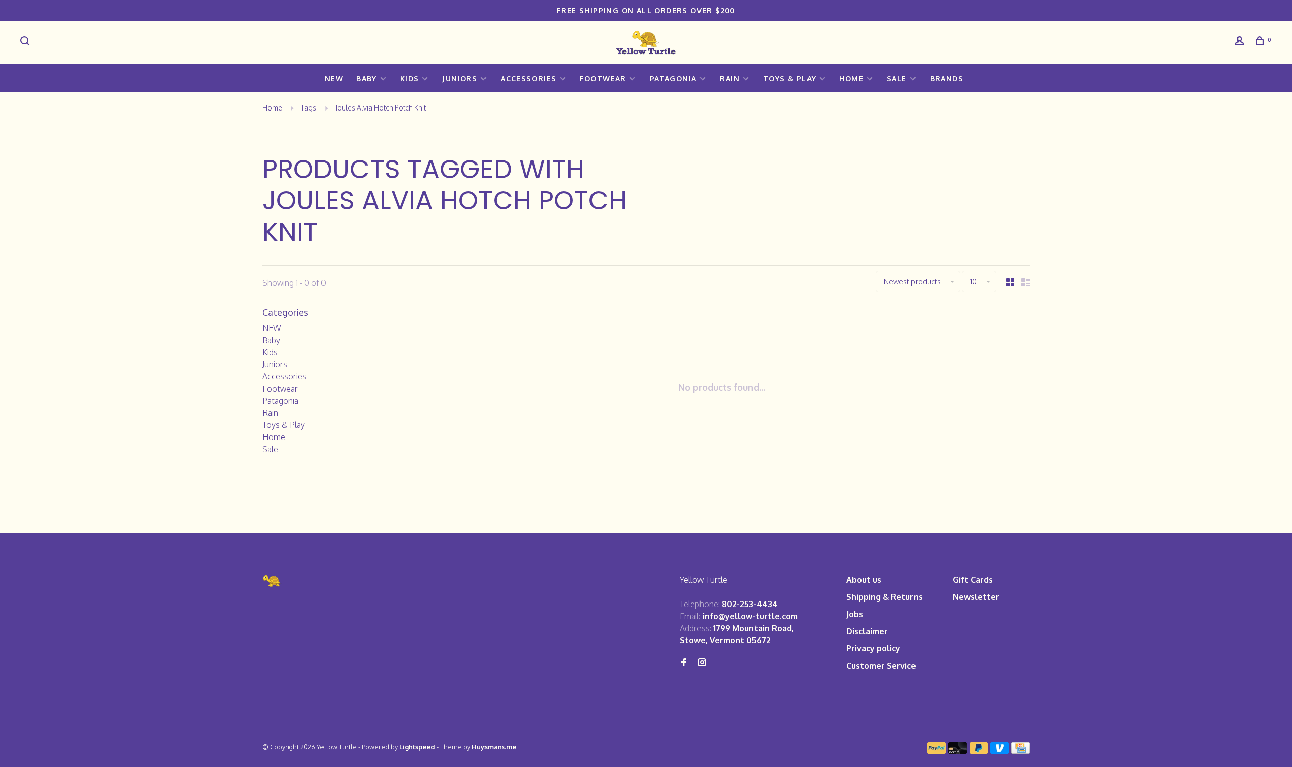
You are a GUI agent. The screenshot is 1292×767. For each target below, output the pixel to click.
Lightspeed (417, 747)
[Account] (1241, 42)
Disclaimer (867, 631)
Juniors (459, 78)
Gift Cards (973, 580)
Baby (366, 78)
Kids (409, 78)
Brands (946, 78)
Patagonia (673, 78)
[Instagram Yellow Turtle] (702, 663)
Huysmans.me (494, 747)
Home (851, 78)
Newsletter (976, 597)
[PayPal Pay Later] (979, 751)
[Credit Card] (1020, 751)
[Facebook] (684, 663)
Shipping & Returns (884, 597)
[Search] (26, 42)
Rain (730, 78)
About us (863, 580)
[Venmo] (999, 751)
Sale (897, 78)
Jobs (854, 614)
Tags (308, 107)
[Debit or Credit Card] (957, 751)
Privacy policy (873, 648)
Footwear (603, 78)
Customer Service (881, 666)
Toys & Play (789, 78)
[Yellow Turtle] (272, 581)
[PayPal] (936, 751)
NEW (334, 78)
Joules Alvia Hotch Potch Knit (380, 107)
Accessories (528, 78)
